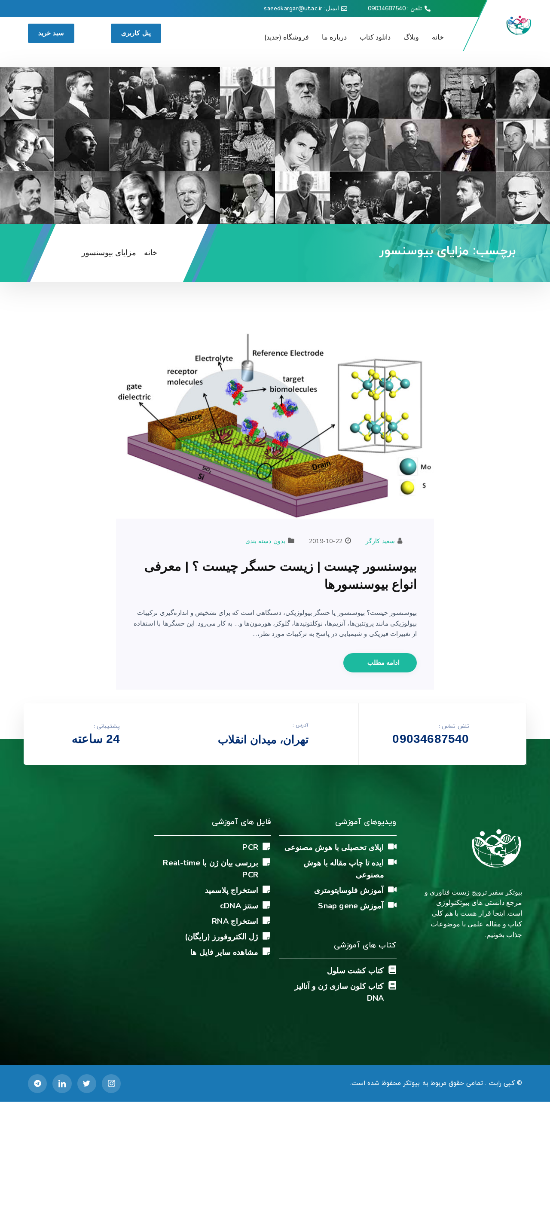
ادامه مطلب (383, 662)
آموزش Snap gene (351, 906)
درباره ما (334, 37)
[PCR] (266, 846)
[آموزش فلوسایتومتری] (392, 889)
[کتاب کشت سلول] (392, 969)
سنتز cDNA (239, 906)
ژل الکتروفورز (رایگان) (221, 937)
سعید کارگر (380, 541)
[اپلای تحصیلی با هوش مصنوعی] (392, 846)
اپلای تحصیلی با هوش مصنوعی (334, 847)
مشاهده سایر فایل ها (224, 952)
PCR (250, 847)
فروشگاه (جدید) (286, 37)
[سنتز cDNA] (266, 905)
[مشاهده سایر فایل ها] (266, 951)
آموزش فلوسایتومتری (349, 890)
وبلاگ (411, 37)
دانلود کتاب (375, 37)
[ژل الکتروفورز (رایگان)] (266, 936)
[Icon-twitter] (86, 1083)
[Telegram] (37, 1083)
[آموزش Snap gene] (392, 905)
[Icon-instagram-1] (111, 1083)
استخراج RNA (235, 921)
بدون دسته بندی (265, 541)
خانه (438, 37)
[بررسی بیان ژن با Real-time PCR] (266, 862)
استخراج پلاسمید (231, 890)
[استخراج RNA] (266, 920)
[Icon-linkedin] (61, 1083)
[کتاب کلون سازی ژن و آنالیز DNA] (392, 985)
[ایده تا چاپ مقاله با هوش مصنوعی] (392, 862)
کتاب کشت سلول (355, 970)
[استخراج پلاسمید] (266, 889)
